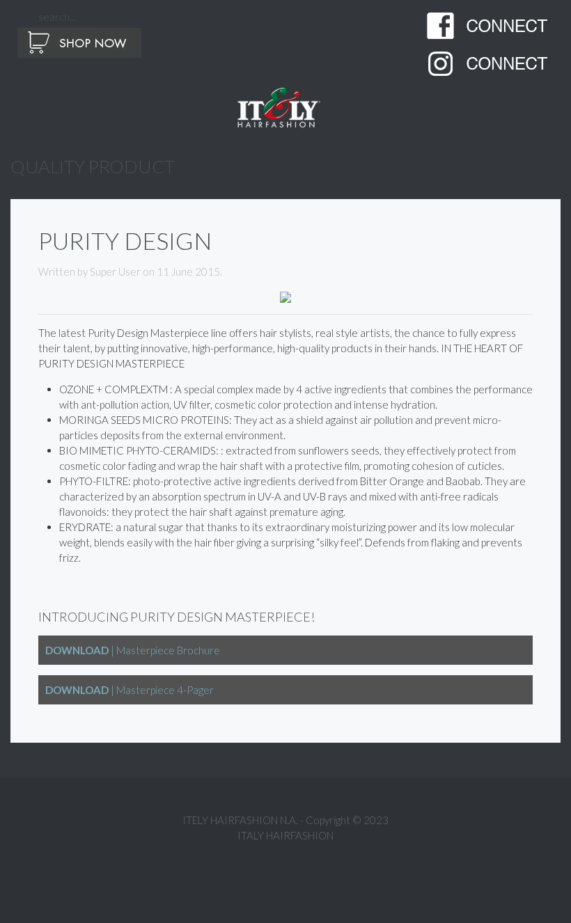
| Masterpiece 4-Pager (129, 690)
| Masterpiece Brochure (132, 650)
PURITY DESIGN (125, 240)
